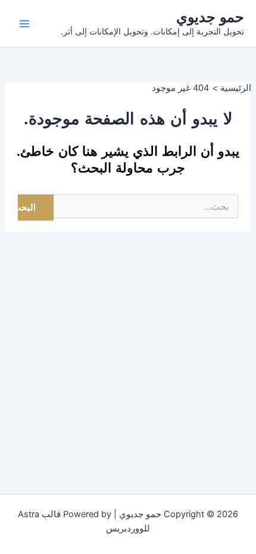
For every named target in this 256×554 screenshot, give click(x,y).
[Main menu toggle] (24, 23)
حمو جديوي (210, 17)
